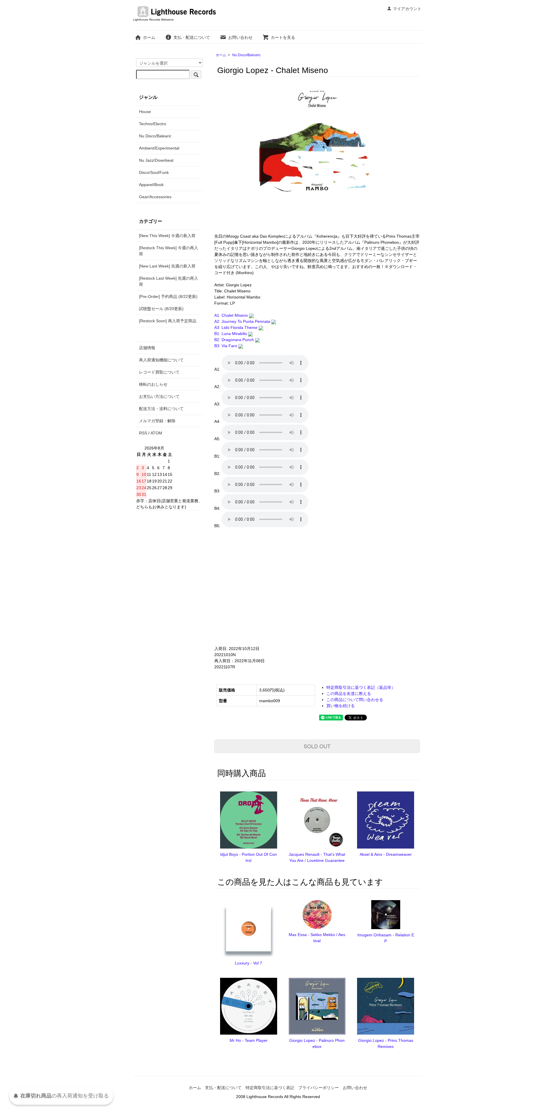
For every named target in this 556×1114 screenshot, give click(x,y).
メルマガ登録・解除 (157, 420)
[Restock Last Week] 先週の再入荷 (168, 281)
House (145, 111)
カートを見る (283, 37)
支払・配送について (191, 37)
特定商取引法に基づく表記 (270, 1087)
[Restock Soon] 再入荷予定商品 (167, 320)
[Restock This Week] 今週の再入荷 (168, 250)
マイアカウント (407, 8)
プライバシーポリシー (318, 1087)
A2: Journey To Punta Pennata (242, 321)
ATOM (156, 433)
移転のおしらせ (153, 384)
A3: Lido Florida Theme (236, 327)
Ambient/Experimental (159, 148)
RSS (143, 433)
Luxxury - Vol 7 (248, 963)
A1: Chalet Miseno (231, 315)
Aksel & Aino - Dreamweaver (386, 854)
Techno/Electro (152, 123)
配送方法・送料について (161, 408)
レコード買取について (159, 372)
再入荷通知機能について (161, 360)
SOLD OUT (317, 746)
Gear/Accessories (155, 196)
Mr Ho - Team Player (249, 1040)
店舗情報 (147, 347)
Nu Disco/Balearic (246, 55)
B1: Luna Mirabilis (231, 333)
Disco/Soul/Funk (154, 172)
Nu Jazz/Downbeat (156, 160)
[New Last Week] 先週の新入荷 (167, 266)
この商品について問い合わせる (354, 699)
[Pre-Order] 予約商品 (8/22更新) (168, 296)
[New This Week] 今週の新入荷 (167, 235)
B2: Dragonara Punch (234, 339)
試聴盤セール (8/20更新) (161, 308)
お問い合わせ (240, 37)
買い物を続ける (340, 705)
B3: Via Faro (226, 345)
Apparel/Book (151, 184)
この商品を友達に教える (348, 693)
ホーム (149, 37)
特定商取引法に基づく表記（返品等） (360, 687)
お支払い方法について (159, 396)
